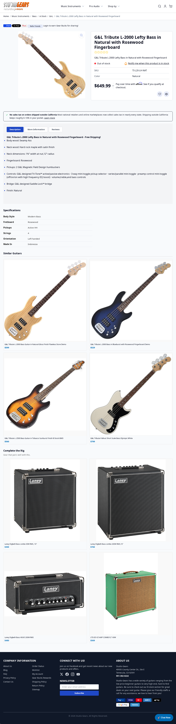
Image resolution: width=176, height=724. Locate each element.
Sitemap (36, 689)
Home (6, 16)
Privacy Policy (9, 677)
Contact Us (8, 681)
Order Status (38, 666)
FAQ (5, 674)
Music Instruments (71, 6)
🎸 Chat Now (164, 717)
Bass (34, 16)
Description (15, 129)
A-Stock (43, 16)
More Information (36, 129)
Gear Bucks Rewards (41, 677)
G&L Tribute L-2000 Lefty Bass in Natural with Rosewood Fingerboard (88, 16)
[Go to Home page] (16, 6)
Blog (5, 670)
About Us (7, 666)
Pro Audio (94, 6)
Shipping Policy (39, 681)
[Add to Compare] (166, 94)
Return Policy (38, 685)
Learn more (49, 118)
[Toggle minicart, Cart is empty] (170, 6)
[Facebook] (67, 674)
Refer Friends (35, 26)
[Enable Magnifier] (81, 35)
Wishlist (36, 670)
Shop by (112, 6)
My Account (37, 674)
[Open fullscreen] (51, 64)
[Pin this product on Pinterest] (24, 25)
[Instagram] (72, 674)
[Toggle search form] (159, 6)
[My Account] (165, 6)
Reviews (56, 129)
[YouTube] (78, 674)
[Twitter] (61, 674)
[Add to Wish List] (160, 94)
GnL (51, 16)
